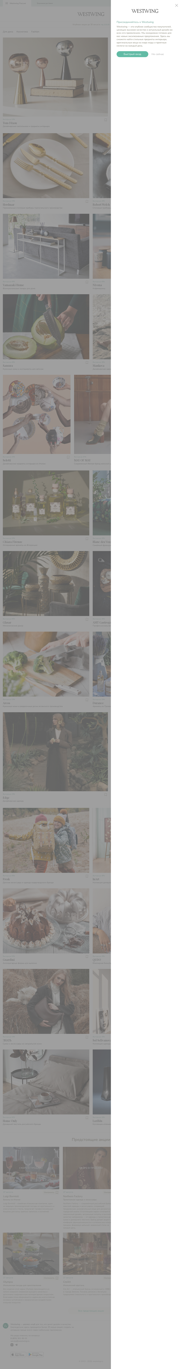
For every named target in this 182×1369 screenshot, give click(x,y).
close (176, 5)
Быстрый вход (132, 54)
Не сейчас (158, 54)
